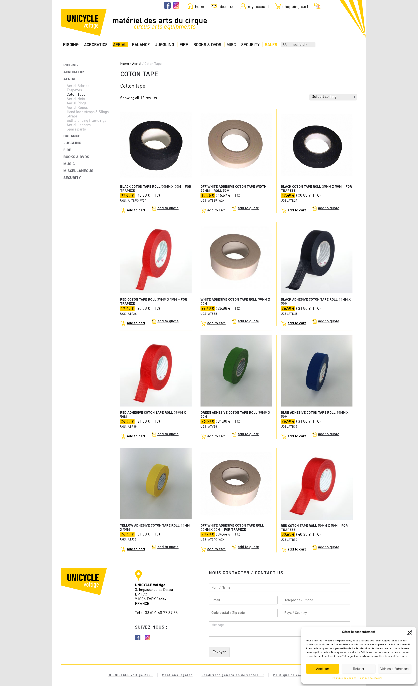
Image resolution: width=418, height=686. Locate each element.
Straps (72, 117)
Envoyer (219, 652)
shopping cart (295, 7)
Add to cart (136, 210)
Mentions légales (177, 675)
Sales (271, 45)
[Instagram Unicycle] (176, 5)
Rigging (71, 45)
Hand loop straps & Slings (88, 112)
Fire (184, 45)
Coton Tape (76, 95)
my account (258, 7)
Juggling (164, 45)
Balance (141, 45)
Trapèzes (74, 90)
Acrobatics (96, 45)
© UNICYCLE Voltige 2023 (130, 675)
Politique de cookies (344, 678)
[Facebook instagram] (137, 637)
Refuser (358, 669)
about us (226, 7)
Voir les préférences (394, 669)
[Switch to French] (316, 5)
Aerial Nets (76, 99)
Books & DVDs (207, 45)
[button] (409, 632)
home (200, 7)
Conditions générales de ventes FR (233, 675)
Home (124, 64)
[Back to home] (84, 22)
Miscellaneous (78, 171)
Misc (231, 45)
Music (69, 164)
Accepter (322, 669)
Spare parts (76, 130)
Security (250, 45)
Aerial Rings (76, 103)
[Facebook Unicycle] (167, 5)
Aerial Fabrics (78, 86)
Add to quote (168, 208)
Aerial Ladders (79, 125)
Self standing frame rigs (86, 121)
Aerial (120, 45)
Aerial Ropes (77, 108)
